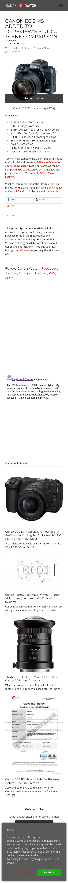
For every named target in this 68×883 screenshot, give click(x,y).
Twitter (11, 273)
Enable (49, 872)
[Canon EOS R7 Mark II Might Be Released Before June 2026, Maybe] (34, 734)
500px (10, 278)
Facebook (49, 268)
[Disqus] (34, 327)
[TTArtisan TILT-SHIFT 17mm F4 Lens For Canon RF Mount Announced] (34, 643)
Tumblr (40, 273)
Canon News (43, 47)
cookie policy (46, 855)
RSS (52, 273)
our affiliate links (24, 250)
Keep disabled (24, 872)
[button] (61, 5)
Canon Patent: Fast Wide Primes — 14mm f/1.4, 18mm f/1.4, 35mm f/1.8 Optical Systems (33, 598)
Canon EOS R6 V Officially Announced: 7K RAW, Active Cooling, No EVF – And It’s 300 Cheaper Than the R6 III (33, 535)
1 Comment (15, 51)
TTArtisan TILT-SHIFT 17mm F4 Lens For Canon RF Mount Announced (31, 678)
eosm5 (11, 215)
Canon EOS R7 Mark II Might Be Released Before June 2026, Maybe (33, 781)
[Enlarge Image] (34, 79)
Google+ (26, 273)
